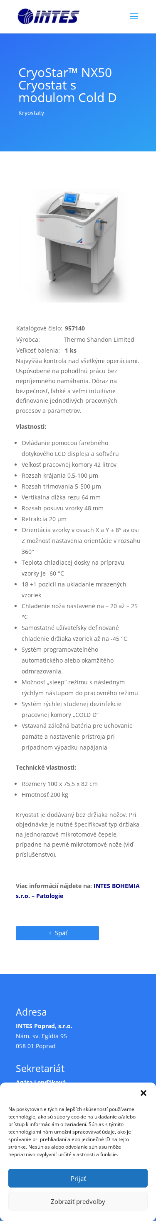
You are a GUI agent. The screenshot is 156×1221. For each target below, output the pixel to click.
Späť (61, 933)
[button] (143, 1093)
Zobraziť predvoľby (78, 1201)
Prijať (78, 1178)
